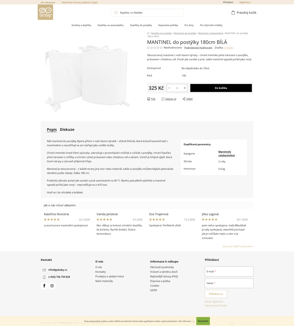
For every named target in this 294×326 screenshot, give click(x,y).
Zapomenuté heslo (216, 305)
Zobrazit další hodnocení (237, 246)
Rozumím (203, 321)
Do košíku (221, 88)
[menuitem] (81, 25)
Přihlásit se (216, 294)
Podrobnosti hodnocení (198, 47)
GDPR (153, 290)
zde (192, 321)
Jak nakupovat (48, 2)
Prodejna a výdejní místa (109, 276)
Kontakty (100, 271)
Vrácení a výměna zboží (163, 271)
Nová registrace (214, 301)
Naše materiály (104, 281)
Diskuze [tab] (67, 129)
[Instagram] (52, 285)
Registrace (245, 2)
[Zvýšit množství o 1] (184, 88)
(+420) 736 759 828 (59, 277)
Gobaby (228, 47)
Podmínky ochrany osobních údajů (80, 2)
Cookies (154, 285)
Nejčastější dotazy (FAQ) (164, 276)
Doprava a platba (160, 281)
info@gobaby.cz (57, 269)
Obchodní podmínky (162, 267)
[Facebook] (44, 285)
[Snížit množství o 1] (169, 88)
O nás (98, 267)
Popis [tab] (52, 129)
